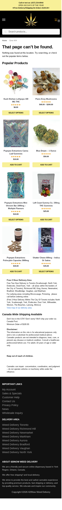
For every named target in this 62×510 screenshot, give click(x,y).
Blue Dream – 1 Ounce (46, 151)
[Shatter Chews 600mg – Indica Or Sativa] (46, 240)
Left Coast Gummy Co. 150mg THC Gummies (46, 204)
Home (4, 41)
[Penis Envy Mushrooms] (46, 81)
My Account (9, 389)
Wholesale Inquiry (12, 413)
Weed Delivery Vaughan (16, 448)
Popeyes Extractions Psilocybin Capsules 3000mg (16, 259)
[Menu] (6, 20)
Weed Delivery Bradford (16, 444)
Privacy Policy (10, 405)
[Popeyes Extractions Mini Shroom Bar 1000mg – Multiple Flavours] (16, 185)
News (5, 409)
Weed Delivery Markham (16, 436)
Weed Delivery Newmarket (17, 432)
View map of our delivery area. (19, 308)
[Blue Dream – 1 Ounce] (46, 133)
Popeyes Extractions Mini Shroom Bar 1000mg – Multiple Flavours (15, 206)
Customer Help (10, 397)
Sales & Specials (12, 393)
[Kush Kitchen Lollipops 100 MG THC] (16, 81)
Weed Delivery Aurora (14, 440)
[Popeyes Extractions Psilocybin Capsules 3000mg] (16, 240)
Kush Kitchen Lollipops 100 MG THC (16, 100)
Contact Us (8, 401)
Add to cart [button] (16, 165)
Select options (16, 113)
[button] (56, 20)
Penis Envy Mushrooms (46, 99)
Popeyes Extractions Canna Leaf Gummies (16, 152)
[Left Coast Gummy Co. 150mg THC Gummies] (46, 185)
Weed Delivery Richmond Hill (19, 428)
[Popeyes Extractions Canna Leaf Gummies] (16, 133)
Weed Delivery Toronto (15, 424)
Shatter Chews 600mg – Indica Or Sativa (46, 259)
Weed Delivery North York (17, 452)
